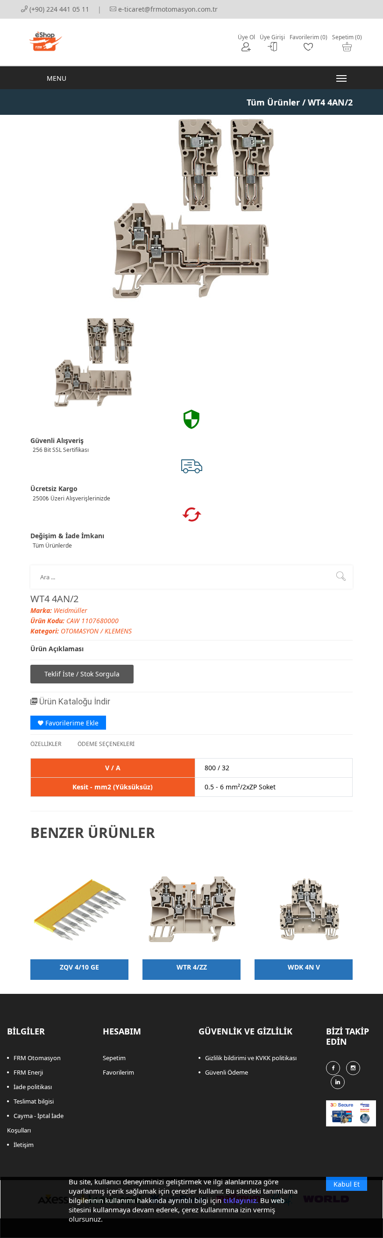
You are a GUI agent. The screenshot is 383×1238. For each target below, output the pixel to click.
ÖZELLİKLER (45, 744)
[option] (93, 362)
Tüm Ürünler (273, 102)
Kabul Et (346, 1184)
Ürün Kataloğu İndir (73, 701)
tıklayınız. (240, 1200)
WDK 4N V (304, 967)
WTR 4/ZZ (192, 967)
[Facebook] (333, 1068)
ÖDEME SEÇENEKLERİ (106, 744)
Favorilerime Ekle (71, 722)
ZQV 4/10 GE (79, 967)
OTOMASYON (80, 630)
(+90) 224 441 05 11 (58, 9)
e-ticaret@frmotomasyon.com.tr (167, 9)
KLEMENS (118, 630)
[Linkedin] (338, 1082)
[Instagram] (353, 1068)
